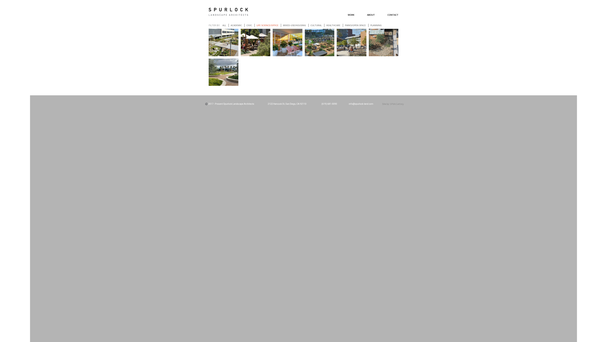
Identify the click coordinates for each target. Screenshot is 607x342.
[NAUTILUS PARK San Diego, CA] (319, 42)
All (224, 25)
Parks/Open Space (355, 25)
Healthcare (333, 25)
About (371, 14)
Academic (236, 25)
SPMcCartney (397, 103)
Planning (376, 25)
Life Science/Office (267, 25)
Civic (249, 25)
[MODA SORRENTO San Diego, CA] (287, 42)
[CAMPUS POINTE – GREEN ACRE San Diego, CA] (255, 42)
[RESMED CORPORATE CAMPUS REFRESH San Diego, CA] (351, 42)
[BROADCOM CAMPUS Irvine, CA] (223, 42)
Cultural (316, 25)
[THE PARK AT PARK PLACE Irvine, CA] (223, 72)
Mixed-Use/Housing (294, 25)
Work (351, 14)
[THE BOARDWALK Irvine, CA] (384, 42)
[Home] (228, 12)
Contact (392, 14)
